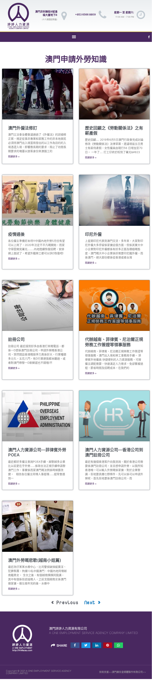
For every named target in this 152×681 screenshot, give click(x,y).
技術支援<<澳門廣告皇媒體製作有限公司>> (122, 672)
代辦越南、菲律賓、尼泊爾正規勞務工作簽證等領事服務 (114, 342)
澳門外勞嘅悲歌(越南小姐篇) (34, 560)
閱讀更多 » (14, 156)
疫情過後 (16, 234)
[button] (74, 36)
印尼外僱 (93, 234)
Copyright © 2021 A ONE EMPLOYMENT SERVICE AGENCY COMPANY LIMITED (38, 672)
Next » (92, 602)
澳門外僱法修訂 (22, 127)
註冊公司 (16, 339)
